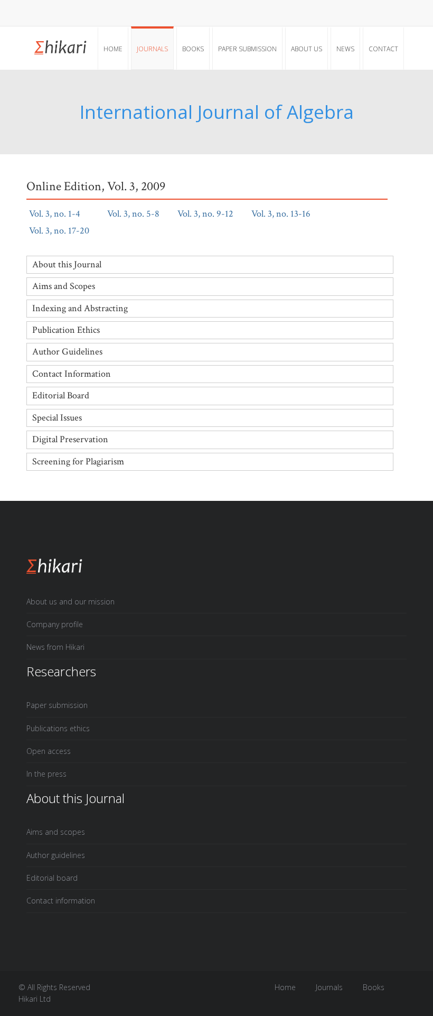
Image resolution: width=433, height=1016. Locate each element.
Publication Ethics (66, 330)
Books (193, 48)
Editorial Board (60, 395)
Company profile (54, 624)
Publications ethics (58, 728)
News (345, 48)
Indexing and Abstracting (80, 308)
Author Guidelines (67, 352)
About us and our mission (70, 601)
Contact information (60, 901)
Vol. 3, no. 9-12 (211, 214)
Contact (383, 48)
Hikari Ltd (34, 999)
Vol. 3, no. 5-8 (139, 214)
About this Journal (66, 264)
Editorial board (52, 878)
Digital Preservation (70, 439)
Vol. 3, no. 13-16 (287, 214)
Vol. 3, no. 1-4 (61, 214)
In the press (46, 774)
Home (113, 48)
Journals (152, 48)
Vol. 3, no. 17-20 (65, 231)
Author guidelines (55, 855)
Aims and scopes (55, 832)
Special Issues (57, 418)
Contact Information (71, 374)
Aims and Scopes (63, 286)
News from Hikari (55, 647)
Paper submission (247, 48)
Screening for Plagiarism (78, 461)
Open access (48, 751)
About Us (306, 48)
